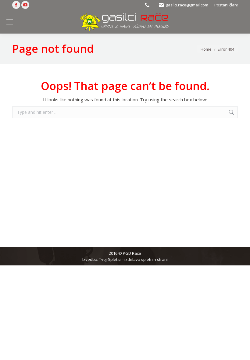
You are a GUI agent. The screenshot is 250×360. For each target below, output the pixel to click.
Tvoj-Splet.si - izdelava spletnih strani (133, 259)
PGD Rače (132, 253)
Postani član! (226, 5)
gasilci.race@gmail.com (187, 5)
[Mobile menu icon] (9, 22)
